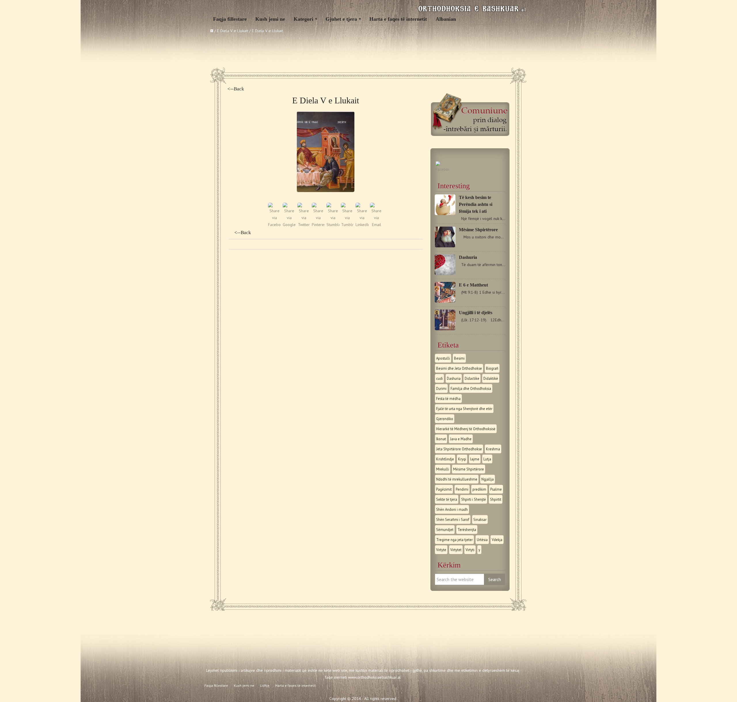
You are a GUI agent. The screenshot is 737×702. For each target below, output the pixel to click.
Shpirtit (495, 499)
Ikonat (441, 439)
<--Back (235, 89)
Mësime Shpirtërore (478, 229)
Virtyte (441, 549)
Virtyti (470, 549)
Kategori (303, 19)
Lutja (487, 459)
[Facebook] (442, 169)
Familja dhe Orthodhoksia (471, 388)
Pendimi (462, 489)
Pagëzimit (444, 489)
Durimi (441, 388)
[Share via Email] (376, 224)
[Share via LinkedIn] (362, 224)
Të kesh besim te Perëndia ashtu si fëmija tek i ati (475, 204)
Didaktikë (490, 378)
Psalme (496, 489)
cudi (439, 378)
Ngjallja (487, 479)
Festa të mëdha (448, 398)
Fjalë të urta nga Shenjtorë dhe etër (464, 408)
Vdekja (497, 539)
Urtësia (482, 539)
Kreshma (493, 449)
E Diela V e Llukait (232, 30)
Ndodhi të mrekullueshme (456, 479)
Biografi (492, 368)
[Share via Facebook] (274, 224)
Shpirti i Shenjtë (473, 499)
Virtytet (455, 549)
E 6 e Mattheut (473, 284)
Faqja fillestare (230, 19)
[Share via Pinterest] (318, 224)
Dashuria (468, 257)
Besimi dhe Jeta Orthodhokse (459, 368)
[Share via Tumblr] (347, 224)
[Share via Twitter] (303, 224)
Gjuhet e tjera (341, 19)
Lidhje (264, 685)
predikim (479, 489)
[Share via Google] (289, 224)
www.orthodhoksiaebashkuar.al (374, 677)
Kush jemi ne (270, 19)
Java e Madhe (461, 439)
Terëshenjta (466, 529)
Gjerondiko (444, 418)
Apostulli (443, 358)
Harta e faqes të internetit (398, 19)
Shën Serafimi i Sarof (452, 519)
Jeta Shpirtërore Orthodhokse (459, 449)
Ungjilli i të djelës (475, 312)
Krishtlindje (445, 459)
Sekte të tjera (446, 499)
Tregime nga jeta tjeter (454, 539)
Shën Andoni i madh (452, 509)
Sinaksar (480, 519)
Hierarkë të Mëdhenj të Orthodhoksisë (465, 428)
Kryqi (462, 459)
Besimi (459, 358)
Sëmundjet (444, 529)
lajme (474, 459)
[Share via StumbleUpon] (332, 224)
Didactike (472, 378)
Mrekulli (442, 469)
